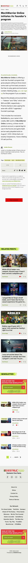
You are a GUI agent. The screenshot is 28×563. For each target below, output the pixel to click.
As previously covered (9, 75)
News (7, 9)
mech (13, 160)
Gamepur (22, 509)
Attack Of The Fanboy (8, 512)
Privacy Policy (18, 391)
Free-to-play (7, 160)
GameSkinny (19, 516)
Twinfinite (16, 509)
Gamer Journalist (9, 516)
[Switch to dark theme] (23, 6)
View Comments (14, 200)
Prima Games (20, 512)
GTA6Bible (18, 524)
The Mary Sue (19, 519)
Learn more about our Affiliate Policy (11, 181)
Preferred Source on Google (9, 185)
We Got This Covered (17, 514)
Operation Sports (9, 519)
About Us (14, 487)
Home (2, 9)
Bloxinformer (9, 524)
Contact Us (14, 493)
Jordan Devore (8, 31)
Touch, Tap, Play (10, 521)
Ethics (14, 490)
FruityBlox (19, 521)
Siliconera (6, 514)
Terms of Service (10, 391)
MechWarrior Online (20, 160)
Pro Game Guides (6, 509)
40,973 (16, 457)
